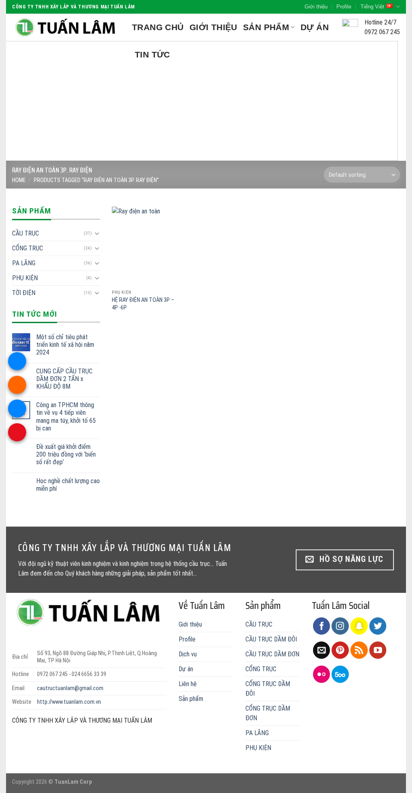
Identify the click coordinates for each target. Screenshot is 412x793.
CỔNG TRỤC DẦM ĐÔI (267, 688)
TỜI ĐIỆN (23, 293)
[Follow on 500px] (340, 674)
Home (19, 180)
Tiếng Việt (372, 7)
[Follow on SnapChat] (359, 626)
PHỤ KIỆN (25, 278)
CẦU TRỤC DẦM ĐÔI (271, 639)
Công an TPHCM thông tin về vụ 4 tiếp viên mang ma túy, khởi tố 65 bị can (66, 416)
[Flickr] (321, 674)
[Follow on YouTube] (378, 650)
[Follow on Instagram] (340, 626)
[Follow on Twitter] (378, 626)
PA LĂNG (23, 263)
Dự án (315, 27)
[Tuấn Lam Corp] (66, 27)
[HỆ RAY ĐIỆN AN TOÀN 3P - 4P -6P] (145, 246)
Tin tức (152, 54)
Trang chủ (158, 27)
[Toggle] (97, 233)
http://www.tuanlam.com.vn (69, 702)
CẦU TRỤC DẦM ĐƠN (272, 654)
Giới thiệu (316, 7)
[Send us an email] (321, 650)
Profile (343, 7)
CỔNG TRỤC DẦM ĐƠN (267, 713)
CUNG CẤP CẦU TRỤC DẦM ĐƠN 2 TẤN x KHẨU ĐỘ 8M (64, 378)
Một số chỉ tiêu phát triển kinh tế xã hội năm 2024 (65, 344)
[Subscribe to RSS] (359, 650)
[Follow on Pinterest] (340, 650)
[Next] (388, 101)
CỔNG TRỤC (27, 248)
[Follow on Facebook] (321, 626)
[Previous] (24, 101)
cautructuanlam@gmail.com (70, 688)
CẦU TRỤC (25, 233)
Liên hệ (188, 684)
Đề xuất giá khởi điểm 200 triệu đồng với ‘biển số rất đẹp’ (66, 454)
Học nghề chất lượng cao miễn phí (68, 484)
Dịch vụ (188, 654)
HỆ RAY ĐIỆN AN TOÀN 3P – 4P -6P (143, 304)
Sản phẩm (266, 27)
